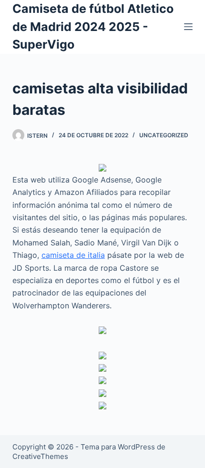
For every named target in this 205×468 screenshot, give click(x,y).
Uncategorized (163, 135)
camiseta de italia (73, 255)
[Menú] (188, 26)
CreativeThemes (40, 456)
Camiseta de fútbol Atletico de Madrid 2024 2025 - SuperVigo (93, 26)
